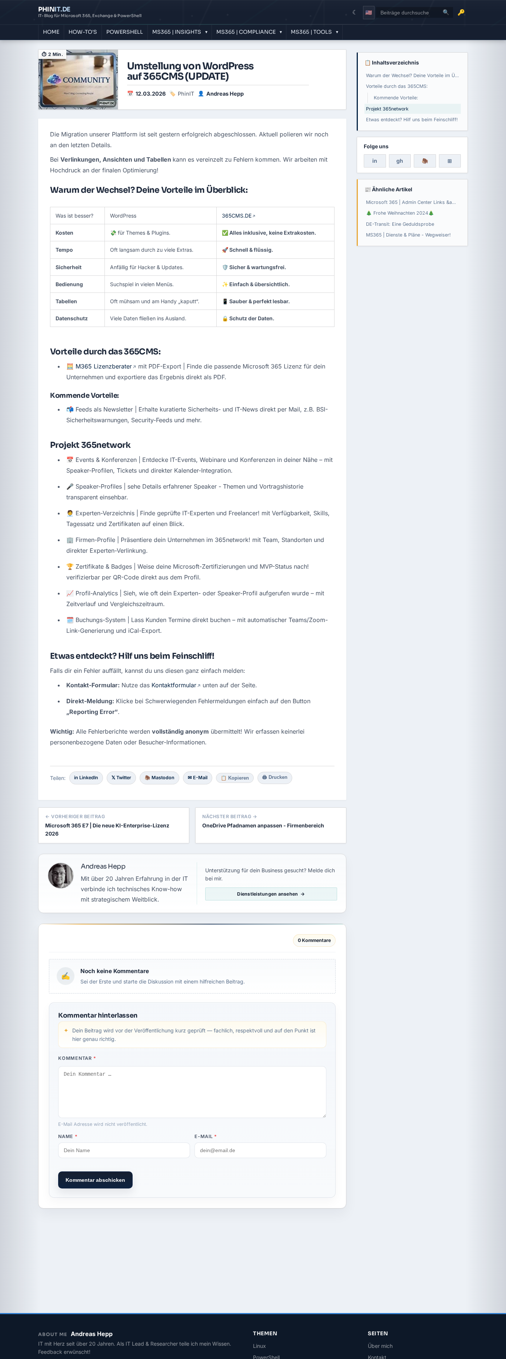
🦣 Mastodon (159, 777)
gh (399, 161)
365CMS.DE (237, 215)
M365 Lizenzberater (104, 366)
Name (68, 1136)
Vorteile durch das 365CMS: (397, 86)
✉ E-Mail (197, 777)
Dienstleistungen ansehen (267, 894)
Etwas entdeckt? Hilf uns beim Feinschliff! (412, 119)
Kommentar (77, 1058)
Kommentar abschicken (95, 1180)
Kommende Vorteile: (396, 97)
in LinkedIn (86, 777)
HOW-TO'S (83, 32)
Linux (259, 1346)
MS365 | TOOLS (311, 32)
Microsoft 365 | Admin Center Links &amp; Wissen (413, 202)
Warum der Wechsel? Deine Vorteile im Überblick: (413, 75)
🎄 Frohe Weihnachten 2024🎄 (400, 213)
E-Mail (205, 1136)
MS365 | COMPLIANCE (246, 32)
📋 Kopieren (235, 778)
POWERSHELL (124, 32)
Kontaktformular (174, 685)
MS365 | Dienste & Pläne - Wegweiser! (408, 235)
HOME (51, 32)
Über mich (380, 1346)
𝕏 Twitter (121, 777)
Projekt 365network (387, 109)
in (374, 161)
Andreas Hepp (225, 93)
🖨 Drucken (274, 777)
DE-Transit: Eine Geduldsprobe (400, 224)
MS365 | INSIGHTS (176, 32)
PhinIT (186, 93)
